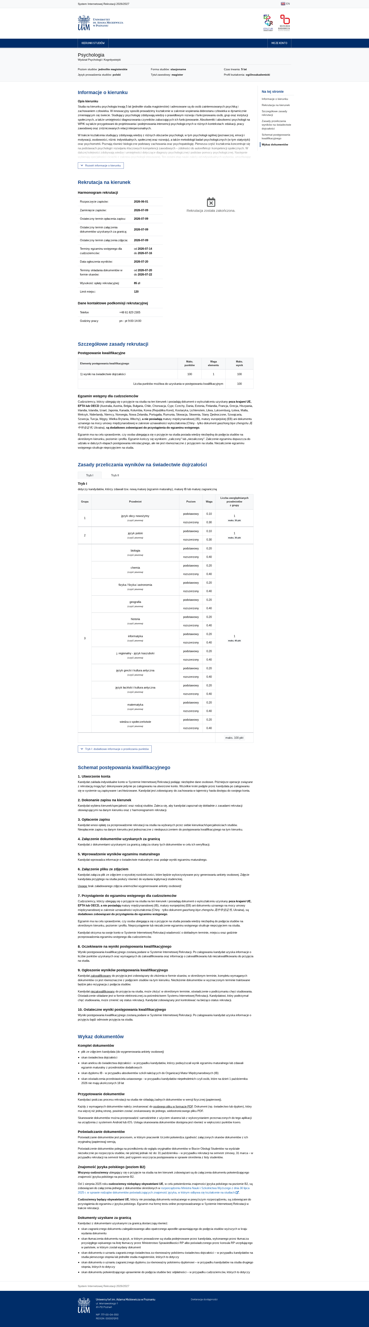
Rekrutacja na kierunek (276, 105)
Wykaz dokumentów (275, 144)
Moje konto (279, 43)
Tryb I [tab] (89, 475)
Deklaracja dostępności (204, 1299)
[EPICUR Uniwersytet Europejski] (268, 22)
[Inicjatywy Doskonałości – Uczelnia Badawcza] (284, 22)
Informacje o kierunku (275, 98)
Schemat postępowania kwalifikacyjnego (276, 136)
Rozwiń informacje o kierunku (102, 165)
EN (287, 3)
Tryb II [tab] (115, 475)
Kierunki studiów (93, 43)
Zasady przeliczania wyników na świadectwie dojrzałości (276, 124)
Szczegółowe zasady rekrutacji (274, 113)
